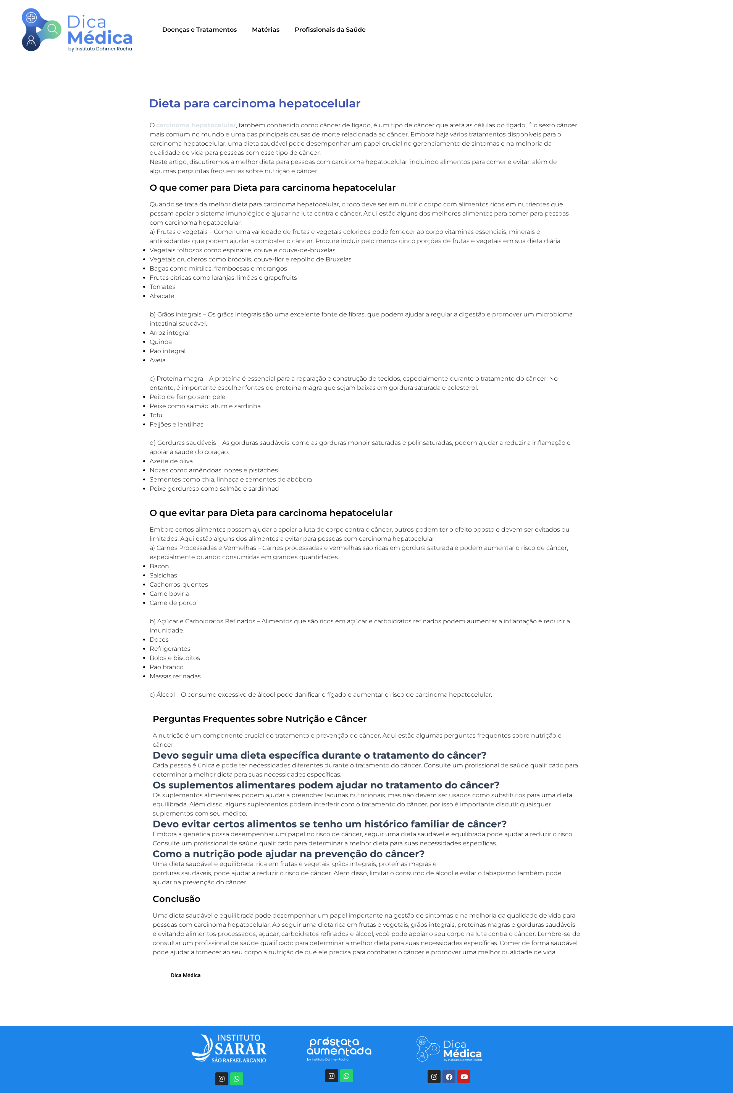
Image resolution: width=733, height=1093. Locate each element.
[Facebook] (448, 1076)
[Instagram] (221, 1078)
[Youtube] (463, 1076)
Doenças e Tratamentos (199, 29)
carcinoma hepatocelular (196, 125)
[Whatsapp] (236, 1078)
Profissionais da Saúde (330, 29)
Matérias (265, 29)
